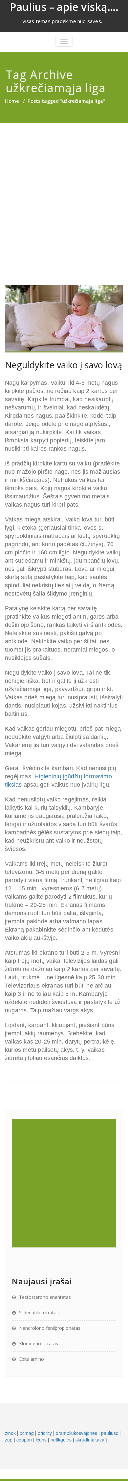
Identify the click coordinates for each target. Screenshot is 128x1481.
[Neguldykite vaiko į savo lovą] (64, 318)
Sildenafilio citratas (39, 1312)
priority (45, 1433)
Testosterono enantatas (45, 1297)
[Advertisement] (64, 190)
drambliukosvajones (76, 1433)
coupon (24, 1439)
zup (8, 1439)
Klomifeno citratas (38, 1343)
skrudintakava (89, 1439)
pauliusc (109, 1433)
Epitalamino (31, 1359)
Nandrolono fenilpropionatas (49, 1328)
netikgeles (61, 1439)
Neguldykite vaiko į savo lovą (63, 365)
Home (12, 101)
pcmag (27, 1433)
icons (41, 1439)
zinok (10, 1433)
